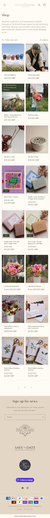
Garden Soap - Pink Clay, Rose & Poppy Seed (12, 242)
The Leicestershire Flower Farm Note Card (36, 327)
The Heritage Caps (34, 75)
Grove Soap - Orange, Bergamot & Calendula (35, 242)
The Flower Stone (9, 157)
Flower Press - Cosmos (11, 197)
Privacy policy (28, 509)
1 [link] (18, 387)
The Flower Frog (33, 157)
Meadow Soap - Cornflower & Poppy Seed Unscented (36, 198)
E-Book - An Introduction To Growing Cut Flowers (12, 116)
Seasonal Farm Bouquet (11, 286)
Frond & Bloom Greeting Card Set (11, 369)
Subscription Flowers (34, 286)
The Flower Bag (33, 115)
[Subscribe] (42, 417)
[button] (4, 5)
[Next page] (31, 387)
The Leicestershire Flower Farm (24, 506)
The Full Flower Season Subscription (11, 327)
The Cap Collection (10, 75)
